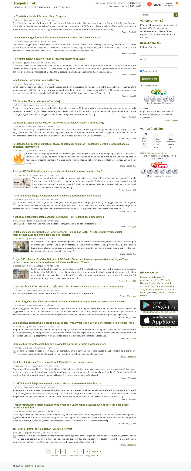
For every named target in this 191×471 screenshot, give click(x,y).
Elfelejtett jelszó (151, 85)
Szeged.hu (19, 199)
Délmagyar (20, 221)
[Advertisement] (159, 224)
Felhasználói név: (148, 47)
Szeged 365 (20, 127)
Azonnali (161, 292)
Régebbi (95, 451)
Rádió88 (18, 20)
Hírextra (144, 283)
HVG (162, 280)
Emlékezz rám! (149, 71)
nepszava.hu (146, 280)
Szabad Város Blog (165, 286)
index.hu (144, 295)
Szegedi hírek (24, 3)
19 (80, 451)
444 (165, 277)
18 (74, 451)
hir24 (167, 280)
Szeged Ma (154, 283)
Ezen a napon (171, 121)
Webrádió (19, 366)
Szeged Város (159, 289)
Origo (152, 286)
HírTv (156, 280)
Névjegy (40, 466)
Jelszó (143, 59)
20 (86, 451)
